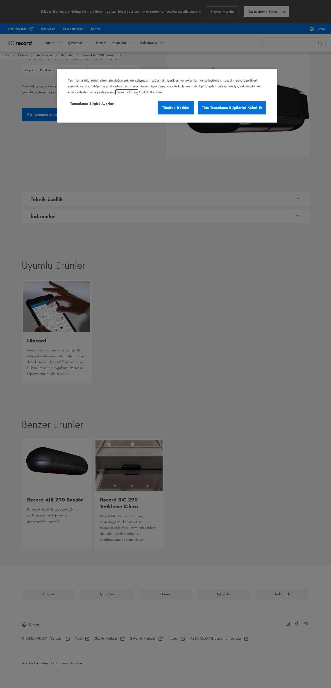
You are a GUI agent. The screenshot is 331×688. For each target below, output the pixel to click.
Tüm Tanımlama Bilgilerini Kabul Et (232, 107)
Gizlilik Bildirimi (150, 92)
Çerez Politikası (127, 92)
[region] (167, 96)
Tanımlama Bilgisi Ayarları (92, 103)
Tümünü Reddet (176, 107)
